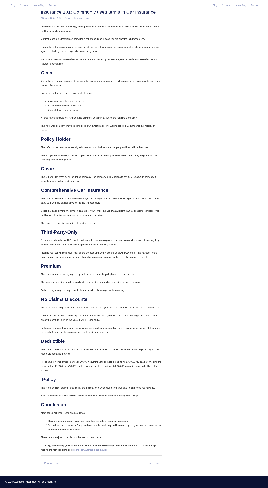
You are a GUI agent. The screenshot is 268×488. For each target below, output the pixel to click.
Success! (53, 5)
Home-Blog (38, 5)
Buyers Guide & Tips (52, 18)
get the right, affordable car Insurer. (89, 449)
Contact (24, 5)
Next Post (154, 463)
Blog (13, 5)
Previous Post (49, 463)
